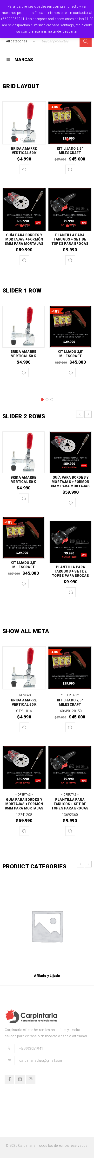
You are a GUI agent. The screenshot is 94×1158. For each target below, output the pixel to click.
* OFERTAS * (70, 695)
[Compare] (24, 169)
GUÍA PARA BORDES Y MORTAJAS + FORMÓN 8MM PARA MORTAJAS (24, 239)
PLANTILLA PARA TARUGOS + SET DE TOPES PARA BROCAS (69, 239)
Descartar (70, 31)
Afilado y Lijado (47, 976)
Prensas (24, 695)
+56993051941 (31, 1048)
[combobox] (20, 41)
